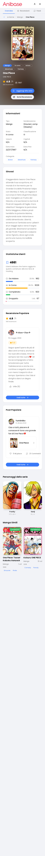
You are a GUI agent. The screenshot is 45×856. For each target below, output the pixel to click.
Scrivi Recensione (24, 97)
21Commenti (35, 453)
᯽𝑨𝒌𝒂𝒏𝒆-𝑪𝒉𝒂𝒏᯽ (23, 332)
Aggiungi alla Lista (24, 91)
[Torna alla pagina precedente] (4, 17)
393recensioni (8, 85)
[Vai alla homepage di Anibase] (12, 4)
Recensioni (24, 11)
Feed (39, 11)
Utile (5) (16, 386)
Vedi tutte (21, 397)
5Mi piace (17, 453)
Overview (9, 11)
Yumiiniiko (20, 420)
